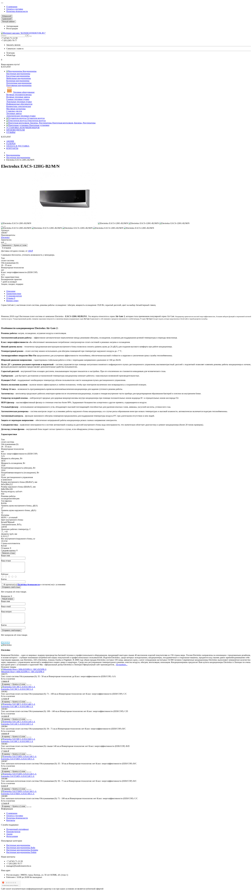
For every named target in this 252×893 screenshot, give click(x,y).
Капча (4, 579)
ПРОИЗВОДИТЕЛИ (15, 130)
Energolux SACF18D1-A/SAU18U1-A (17, 759)
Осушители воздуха (35, 118)
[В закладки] (2, 226)
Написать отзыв (8, 553)
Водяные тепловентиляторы (19, 94)
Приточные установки (39, 125)
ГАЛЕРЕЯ (10, 143)
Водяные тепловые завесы (18, 97)
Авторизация (12, 26)
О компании (11, 7)
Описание (10, 291)
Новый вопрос (7, 599)
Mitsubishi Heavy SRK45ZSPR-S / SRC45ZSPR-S (22, 672)
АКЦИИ (10, 141)
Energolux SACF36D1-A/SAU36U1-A (17, 794)
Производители (13, 831)
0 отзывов (6, 248)
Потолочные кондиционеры (19, 83)
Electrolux (5, 237)
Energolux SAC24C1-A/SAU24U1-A (17, 724)
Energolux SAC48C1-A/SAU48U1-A (17, 706)
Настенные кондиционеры (18, 73)
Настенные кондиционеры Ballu (20, 847)
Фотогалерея (12, 836)
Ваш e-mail (6, 606)
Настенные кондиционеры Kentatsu (22, 850)
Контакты (10, 820)
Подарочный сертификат (17, 829)
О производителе (14, 296)
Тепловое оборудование (24, 92)
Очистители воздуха (36, 120)
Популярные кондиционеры (19, 85)
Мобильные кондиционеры (18, 78)
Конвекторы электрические (18, 106)
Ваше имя (5, 555)
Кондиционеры (29, 71)
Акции (9, 834)
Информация (7, 809)
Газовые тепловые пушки (17, 99)
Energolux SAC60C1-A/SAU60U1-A (17, 741)
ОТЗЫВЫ (10, 132)
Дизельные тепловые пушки (19, 102)
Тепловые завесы (14, 113)
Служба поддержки (10, 825)
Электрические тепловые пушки (21, 116)
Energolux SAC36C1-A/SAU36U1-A (17, 689)
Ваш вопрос (6, 611)
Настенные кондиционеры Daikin (21, 852)
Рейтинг (5, 574)
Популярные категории (11, 841)
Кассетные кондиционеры (18, 76)
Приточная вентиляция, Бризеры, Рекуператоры (74, 123)
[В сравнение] (5, 226)
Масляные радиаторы (16, 109)
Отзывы (10, 298)
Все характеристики (10, 277)
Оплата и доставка (14, 9)
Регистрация (12, 28)
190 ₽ (30, 251)
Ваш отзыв (6, 561)
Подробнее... (121, 664)
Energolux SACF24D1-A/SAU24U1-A (17, 776)
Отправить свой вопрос (11, 630)
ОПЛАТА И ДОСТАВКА (17, 146)
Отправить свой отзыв (11, 587)
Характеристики (13, 293)
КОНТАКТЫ (12, 148)
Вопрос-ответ (12, 301)
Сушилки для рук (14, 111)
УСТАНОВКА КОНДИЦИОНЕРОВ (23, 127)
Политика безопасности (17, 11)
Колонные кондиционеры (17, 81)
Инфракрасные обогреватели (19, 104)
